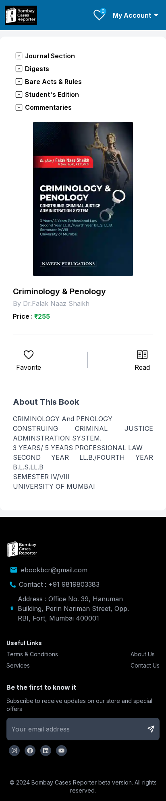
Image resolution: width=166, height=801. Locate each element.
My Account (132, 15)
